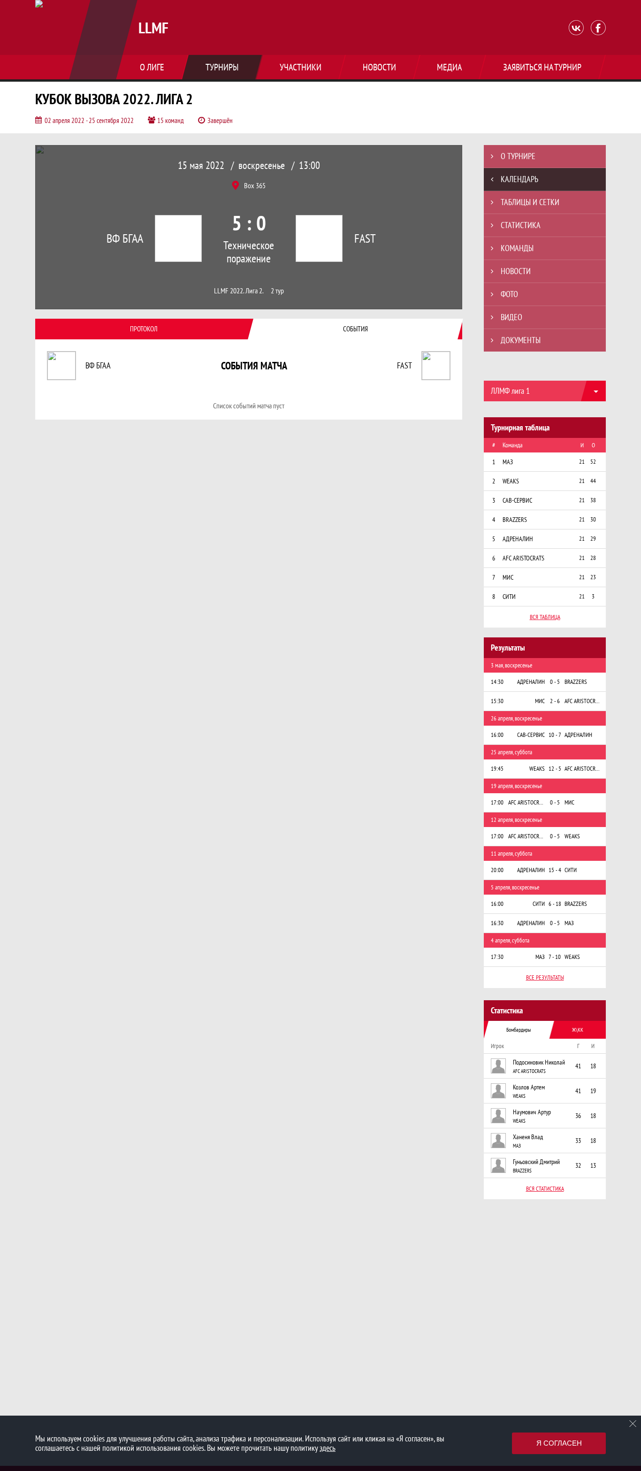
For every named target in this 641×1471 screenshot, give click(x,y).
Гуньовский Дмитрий (536, 1161)
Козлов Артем (529, 1087)
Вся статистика (545, 1189)
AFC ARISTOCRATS (529, 1071)
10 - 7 (555, 735)
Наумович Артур (532, 1112)
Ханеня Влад (528, 1137)
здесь (328, 1447)
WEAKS (519, 1096)
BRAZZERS (522, 1170)
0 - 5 (555, 682)
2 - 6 (555, 701)
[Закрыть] (633, 1423)
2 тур (277, 290)
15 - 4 (555, 870)
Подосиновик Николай (539, 1062)
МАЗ (517, 1145)
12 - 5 (555, 769)
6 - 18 (555, 904)
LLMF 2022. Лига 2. (239, 290)
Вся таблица (545, 617)
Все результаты (545, 977)
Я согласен (559, 1443)
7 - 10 (555, 957)
